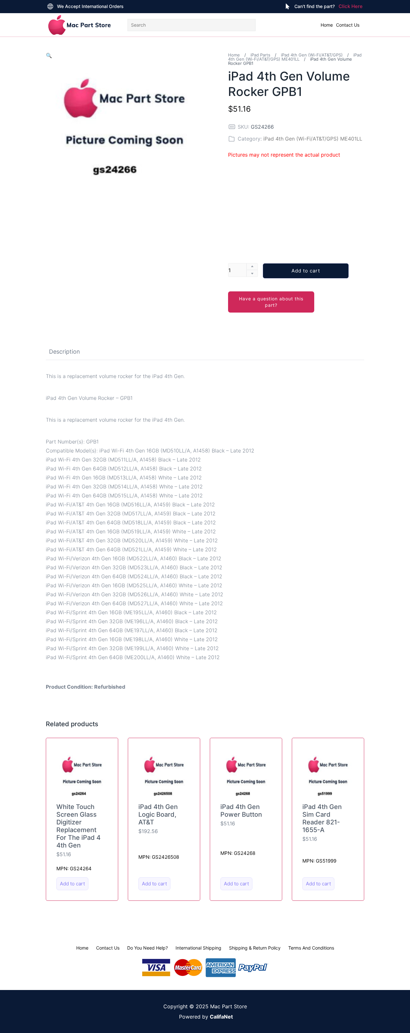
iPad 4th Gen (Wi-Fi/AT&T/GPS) (312, 54)
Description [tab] (64, 351)
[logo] (79, 25)
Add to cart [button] (72, 884)
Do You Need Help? (147, 948)
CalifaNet (221, 1016)
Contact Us (347, 25)
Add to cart (305, 271)
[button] (49, 55)
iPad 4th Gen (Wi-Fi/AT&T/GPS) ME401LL (295, 57)
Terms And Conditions (311, 948)
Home (327, 25)
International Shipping (198, 948)
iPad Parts (260, 54)
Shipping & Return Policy (255, 948)
